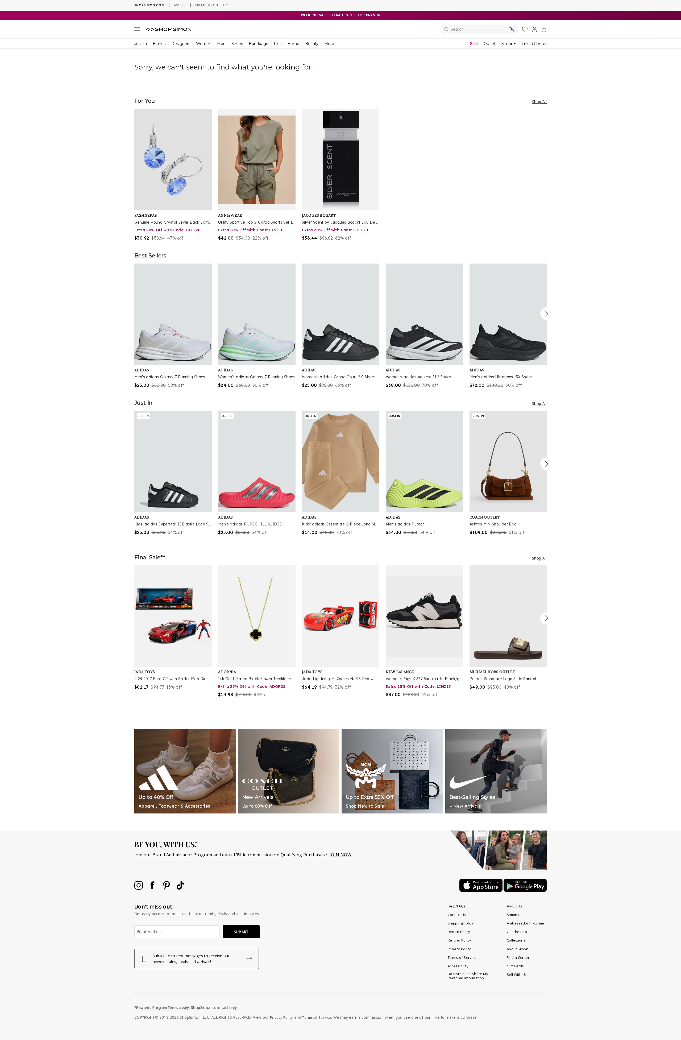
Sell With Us (517, 974)
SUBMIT (241, 931)
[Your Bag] (544, 30)
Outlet (490, 43)
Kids (277, 43)
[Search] (479, 29)
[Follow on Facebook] (153, 888)
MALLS (180, 5)
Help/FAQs (457, 906)
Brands (159, 43)
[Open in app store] (481, 890)
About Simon (517, 949)
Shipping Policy (461, 923)
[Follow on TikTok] (180, 888)
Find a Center (534, 43)
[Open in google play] (525, 890)
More (329, 43)
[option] (173, 175)
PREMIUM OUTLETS (211, 5)
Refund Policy (459, 940)
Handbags (258, 43)
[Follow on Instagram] (139, 888)
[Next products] (546, 313)
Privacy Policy (459, 949)
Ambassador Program (525, 923)
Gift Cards (515, 966)
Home (293, 43)
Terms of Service (462, 957)
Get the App (517, 931)
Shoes (237, 43)
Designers (180, 43)
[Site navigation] (137, 30)
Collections (516, 940)
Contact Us (457, 914)
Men (221, 43)
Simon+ (508, 43)
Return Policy (459, 931)
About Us (514, 906)
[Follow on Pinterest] (167, 888)
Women (203, 43)
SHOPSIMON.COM (149, 5)
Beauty (311, 43)
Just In (140, 43)
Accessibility (458, 966)
